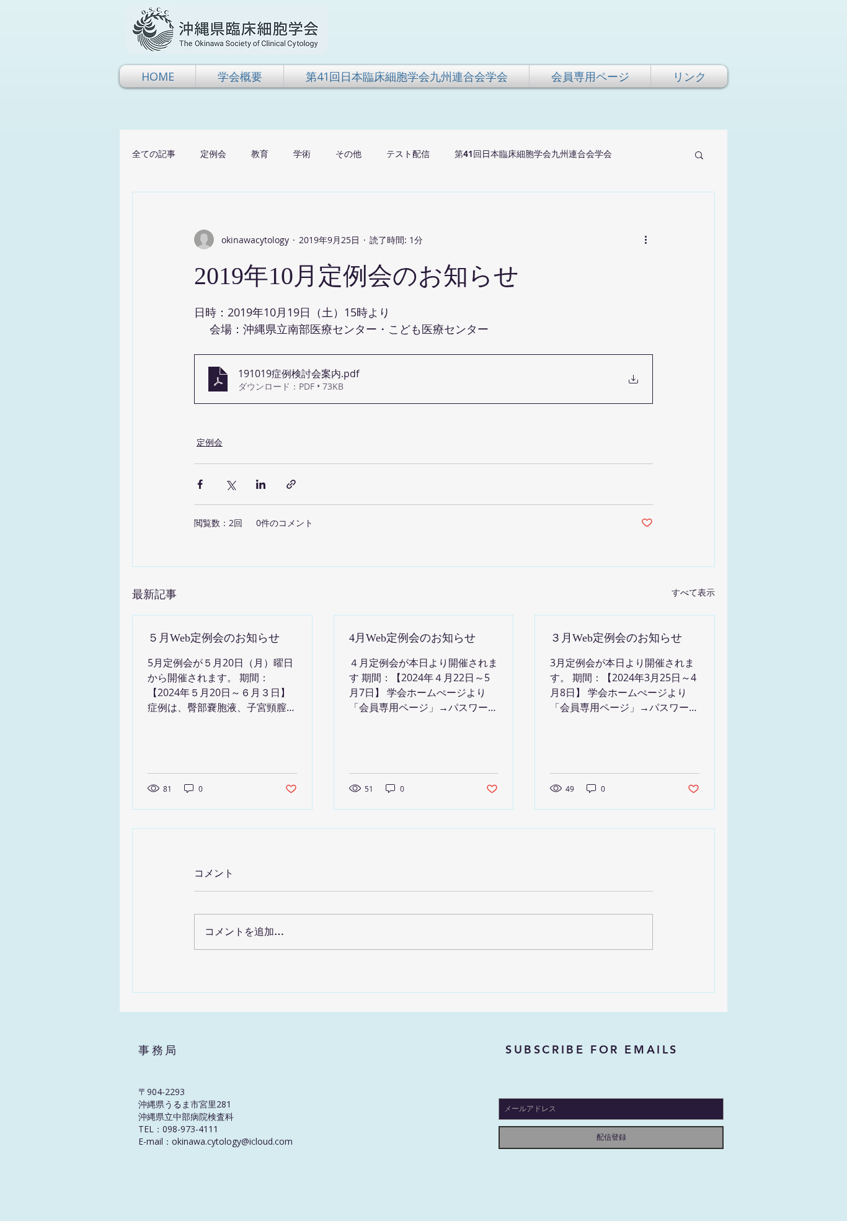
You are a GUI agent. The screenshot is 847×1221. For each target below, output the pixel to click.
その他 (348, 153)
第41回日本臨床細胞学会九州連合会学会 (533, 153)
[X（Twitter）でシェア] (230, 484)
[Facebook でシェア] (200, 484)
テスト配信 (408, 153)
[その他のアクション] (645, 239)
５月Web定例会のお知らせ (214, 638)
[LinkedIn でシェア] (261, 484)
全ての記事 (153, 153)
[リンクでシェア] (291, 484)
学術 (302, 153)
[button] (239, 76)
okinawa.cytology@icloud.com (232, 1141)
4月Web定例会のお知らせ (412, 638)
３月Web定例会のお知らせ (616, 638)
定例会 (213, 153)
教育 (259, 153)
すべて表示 (693, 592)
